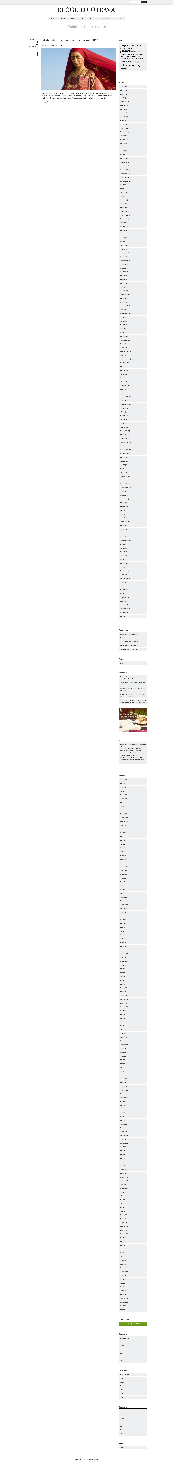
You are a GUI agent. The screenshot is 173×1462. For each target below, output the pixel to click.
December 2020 (124, 211)
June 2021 (122, 189)
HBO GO (126, 56)
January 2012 (123, 601)
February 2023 (123, 120)
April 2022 (122, 154)
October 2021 (123, 177)
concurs (140, 53)
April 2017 (122, 378)
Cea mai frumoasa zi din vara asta (129, 638)
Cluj (131, 53)
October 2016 (123, 400)
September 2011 (124, 609)
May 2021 (122, 192)
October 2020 (123, 219)
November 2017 (124, 351)
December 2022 (124, 124)
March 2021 (123, 200)
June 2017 (122, 370)
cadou (132, 51)
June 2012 (122, 590)
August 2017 (123, 363)
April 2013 (122, 559)
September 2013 (124, 540)
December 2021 (124, 170)
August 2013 (123, 544)
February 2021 (123, 204)
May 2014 (122, 510)
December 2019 (124, 257)
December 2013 (124, 529)
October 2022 (123, 132)
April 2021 (122, 196)
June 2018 (122, 325)
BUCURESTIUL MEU (105, 18)
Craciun (123, 54)
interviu (123, 58)
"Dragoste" (124, 45)
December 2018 (124, 302)
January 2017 (123, 389)
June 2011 (122, 616)
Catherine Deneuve (125, 53)
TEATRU (63, 18)
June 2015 (122, 461)
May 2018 (122, 329)
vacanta (123, 69)
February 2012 (123, 597)
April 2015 (122, 469)
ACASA (53, 18)
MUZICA (73, 18)
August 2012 (123, 586)
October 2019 (123, 264)
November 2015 (124, 442)
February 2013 (123, 567)
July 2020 (122, 230)
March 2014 (123, 518)
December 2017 (124, 347)
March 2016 (123, 427)
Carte (121, 1342)
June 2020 (122, 234)
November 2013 (124, 533)
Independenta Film (135, 56)
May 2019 (122, 283)
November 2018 (124, 306)
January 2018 (123, 344)
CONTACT (119, 18)
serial (138, 65)
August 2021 (123, 185)
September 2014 (124, 495)
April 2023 (122, 113)
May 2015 (122, 465)
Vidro (121, 688)
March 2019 (123, 291)
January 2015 (123, 480)
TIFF (133, 67)
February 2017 (123, 385)
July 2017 (122, 366)
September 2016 (124, 404)
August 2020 (123, 226)
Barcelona (139, 48)
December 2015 (124, 438)
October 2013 (123, 537)
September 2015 (124, 450)
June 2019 (122, 279)
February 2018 (123, 340)
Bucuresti (125, 50)
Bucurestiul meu (124, 1338)
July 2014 (122, 503)
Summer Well (123, 67)
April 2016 (122, 423)
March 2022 (123, 158)
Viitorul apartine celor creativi (128, 645)
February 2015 (123, 476)
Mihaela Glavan (124, 63)
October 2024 (123, 94)
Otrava (51, 45)
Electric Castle (129, 54)
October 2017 (123, 355)
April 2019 (122, 287)
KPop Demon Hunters (126, 694)
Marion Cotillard (132, 61)
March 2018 (123, 336)
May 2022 (122, 151)
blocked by (133, 1324)
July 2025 (122, 90)
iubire (132, 58)
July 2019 (122, 276)
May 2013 (122, 556)
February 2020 (123, 249)
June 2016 (122, 416)
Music (121, 1353)
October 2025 (123, 86)
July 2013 (122, 548)
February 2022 (123, 162)
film (138, 54)
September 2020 (124, 223)
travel (137, 67)
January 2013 (123, 571)
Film (62, 45)
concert (135, 53)
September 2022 (124, 136)
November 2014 (124, 488)
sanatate (134, 65)
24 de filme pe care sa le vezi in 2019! (69, 40)
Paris (139, 63)
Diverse (122, 1345)
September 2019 (124, 268)
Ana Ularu (129, 49)
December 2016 (124, 393)
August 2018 (123, 317)
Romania (127, 64)
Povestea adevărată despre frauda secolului (132, 649)
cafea (137, 51)
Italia (128, 58)
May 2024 (122, 98)
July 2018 (122, 321)
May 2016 (122, 419)
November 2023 (124, 105)
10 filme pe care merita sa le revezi (129, 642)
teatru (129, 67)
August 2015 (123, 453)
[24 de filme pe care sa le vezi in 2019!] (78, 90)
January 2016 (123, 435)
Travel (121, 1361)
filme (141, 54)
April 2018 (122, 332)
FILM (83, 18)
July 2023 (122, 109)
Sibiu (141, 65)
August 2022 (123, 139)
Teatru (121, 1357)
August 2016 (123, 408)
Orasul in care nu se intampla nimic (129, 634)
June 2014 (122, 506)
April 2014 (122, 514)
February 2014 (123, 522)
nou (122, 740)
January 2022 (123, 166)
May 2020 (122, 238)
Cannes (141, 51)
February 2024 (123, 101)
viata (130, 69)
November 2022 (124, 128)
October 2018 (123, 310)
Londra (134, 60)
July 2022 (122, 143)
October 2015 (123, 446)
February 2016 (123, 431)
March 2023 (123, 117)
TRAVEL (92, 18)
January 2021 (123, 207)
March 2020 (123, 245)
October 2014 (123, 491)
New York (135, 63)
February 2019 (123, 294)
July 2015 (122, 457)
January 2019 (123, 298)
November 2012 (124, 578)
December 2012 (124, 575)
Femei (135, 54)
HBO (122, 56)
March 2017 (123, 381)
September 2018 (124, 313)
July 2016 (122, 412)
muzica (130, 63)
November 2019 (124, 260)
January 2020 (123, 253)
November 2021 (124, 173)
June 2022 (122, 147)
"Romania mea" (131, 46)
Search (143, 2)
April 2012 (122, 593)
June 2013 (122, 552)
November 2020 (124, 215)
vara (128, 69)
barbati (134, 48)
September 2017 (124, 359)
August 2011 (123, 612)
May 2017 (122, 374)
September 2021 (124, 181)
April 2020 (122, 241)
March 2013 (123, 563)
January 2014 (123, 525)
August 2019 (123, 272)
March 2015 (123, 472)
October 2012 (123, 582)
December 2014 (124, 484)
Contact (122, 663)
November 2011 (124, 605)
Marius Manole (140, 61)
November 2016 (124, 397)
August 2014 (123, 499)
